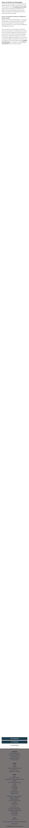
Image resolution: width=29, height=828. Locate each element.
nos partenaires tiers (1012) (19, 7)
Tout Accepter (14, 738)
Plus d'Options (14, 745)
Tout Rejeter (14, 742)
